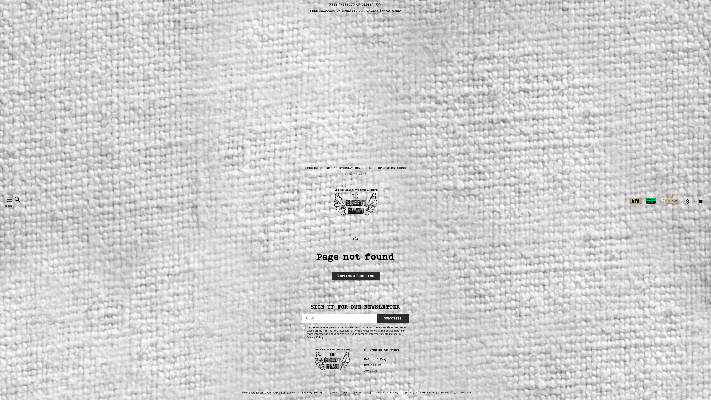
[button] (9, 199)
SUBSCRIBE (393, 318)
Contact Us (373, 364)
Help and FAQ (375, 359)
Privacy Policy (315, 337)
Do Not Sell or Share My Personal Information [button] (438, 392)
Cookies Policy (388, 392)
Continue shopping (356, 276)
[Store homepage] (332, 359)
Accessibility (362, 392)
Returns (370, 370)
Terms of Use (338, 392)
